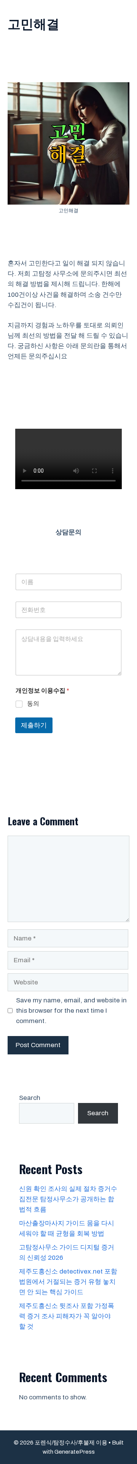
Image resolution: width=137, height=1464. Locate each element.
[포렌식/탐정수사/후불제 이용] (7, 7)
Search (29, 1097)
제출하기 (34, 725)
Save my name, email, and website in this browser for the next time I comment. (71, 1011)
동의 (33, 703)
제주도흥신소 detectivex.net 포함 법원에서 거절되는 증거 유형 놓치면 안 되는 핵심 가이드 (68, 1282)
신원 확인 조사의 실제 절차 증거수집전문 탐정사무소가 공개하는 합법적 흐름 (68, 1199)
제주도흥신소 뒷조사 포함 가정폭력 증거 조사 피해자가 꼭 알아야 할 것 (66, 1316)
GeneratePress (74, 1452)
